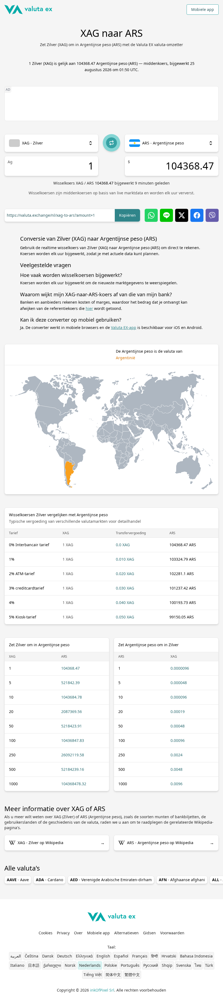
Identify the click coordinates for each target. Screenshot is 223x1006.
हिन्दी (154, 956)
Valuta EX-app (123, 327)
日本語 (33, 965)
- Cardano (49, 879)
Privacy (63, 932)
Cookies (45, 932)
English (103, 956)
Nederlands (90, 965)
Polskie (110, 965)
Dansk (47, 956)
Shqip (167, 965)
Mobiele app (202, 9)
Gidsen (149, 932)
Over (78, 932)
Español (121, 956)
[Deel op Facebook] (196, 215)
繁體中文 (132, 974)
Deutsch (64, 956)
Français (139, 956)
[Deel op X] (181, 215)
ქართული (52, 965)
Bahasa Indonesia (196, 956)
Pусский (150, 965)
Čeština (31, 956)
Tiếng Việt (92, 974)
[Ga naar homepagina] (28, 9)
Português (130, 965)
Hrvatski (169, 956)
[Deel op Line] (166, 215)
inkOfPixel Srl (102, 990)
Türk (209, 965)
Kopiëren (127, 215)
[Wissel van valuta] (111, 143)
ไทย (198, 965)
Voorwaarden (172, 932)
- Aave (18, 879)
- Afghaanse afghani (182, 879)
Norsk (70, 965)
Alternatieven (126, 932)
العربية (15, 956)
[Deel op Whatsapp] (151, 215)
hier (89, 308)
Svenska (183, 965)
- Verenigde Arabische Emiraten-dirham (111, 879)
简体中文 (113, 974)
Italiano (17, 965)
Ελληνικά (84, 956)
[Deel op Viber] (212, 215)
